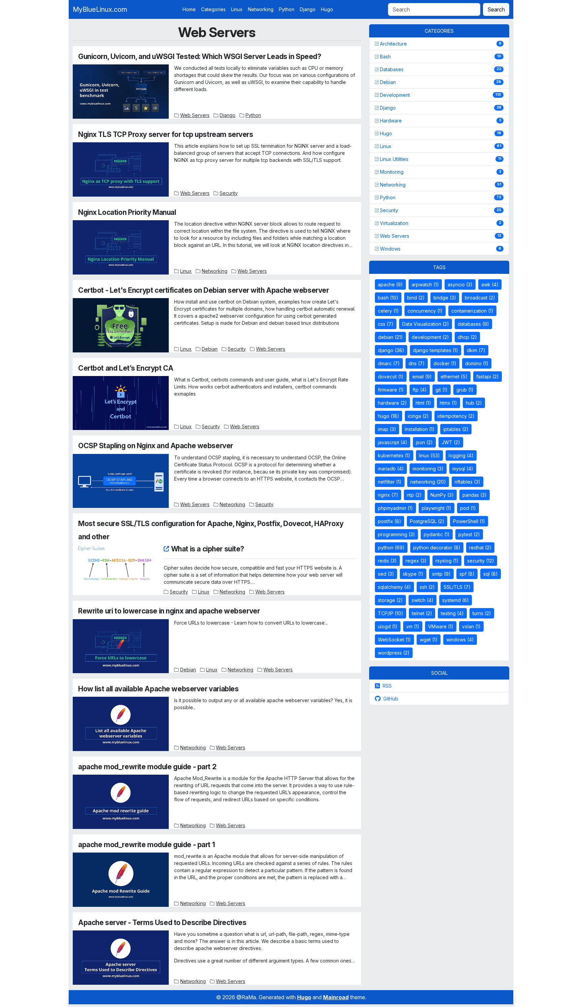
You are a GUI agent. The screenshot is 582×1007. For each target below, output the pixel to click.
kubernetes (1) (394, 455)
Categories (213, 9)
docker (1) (444, 363)
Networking (260, 9)
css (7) (385, 324)
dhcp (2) (467, 337)
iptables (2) (455, 429)
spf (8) (467, 574)
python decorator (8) (436, 547)
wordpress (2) (394, 653)
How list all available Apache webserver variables (158, 689)
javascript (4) (392, 442)
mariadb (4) (391, 468)
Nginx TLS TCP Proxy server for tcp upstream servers (165, 134)
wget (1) (429, 639)
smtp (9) (441, 574)
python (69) (391, 547)
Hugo (327, 9)
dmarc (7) (389, 363)
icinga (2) (418, 416)
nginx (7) (388, 495)
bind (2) (416, 297)
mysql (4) (462, 468)
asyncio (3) (460, 284)
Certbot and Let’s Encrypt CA (125, 368)
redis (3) (387, 561)
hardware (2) (392, 403)
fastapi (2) (487, 376)
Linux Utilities (394, 159)
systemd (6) (455, 600)
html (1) (423, 403)
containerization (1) (472, 311)
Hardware (391, 120)
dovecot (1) (390, 376)
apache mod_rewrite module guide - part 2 (147, 767)
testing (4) (452, 613)
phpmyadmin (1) (395, 508)
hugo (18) (388, 416)
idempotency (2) (456, 416)
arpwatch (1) (425, 284)
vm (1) (412, 626)
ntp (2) (414, 495)
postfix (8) (389, 521)
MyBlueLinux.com (100, 9)
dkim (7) (476, 350)
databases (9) (473, 324)
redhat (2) (480, 547)
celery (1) (388, 311)
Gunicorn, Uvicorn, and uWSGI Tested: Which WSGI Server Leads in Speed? (199, 56)
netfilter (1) (389, 482)
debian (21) (390, 337)
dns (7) (417, 363)
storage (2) (390, 600)
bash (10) (388, 297)
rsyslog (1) (446, 561)
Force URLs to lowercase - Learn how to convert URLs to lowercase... (251, 623)
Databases (391, 69)
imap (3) (387, 429)
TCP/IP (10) (390, 613)
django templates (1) (435, 350)
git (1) (441, 390)
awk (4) (489, 284)
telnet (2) (422, 613)
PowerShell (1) (469, 521)
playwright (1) (436, 508)
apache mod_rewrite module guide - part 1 (146, 844)
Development (395, 95)
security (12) (480, 561)
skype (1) (413, 574)
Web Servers (194, 115)
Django (308, 9)
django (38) (391, 350)
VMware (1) (440, 626)
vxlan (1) (471, 626)
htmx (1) (448, 403)
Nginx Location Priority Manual (127, 212)
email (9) (422, 376)
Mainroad (336, 997)
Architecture (393, 44)
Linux (237, 9)
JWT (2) (451, 442)
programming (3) (396, 534)
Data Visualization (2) (425, 324)
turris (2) (482, 613)
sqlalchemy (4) (394, 587)
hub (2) (474, 403)
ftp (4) (420, 390)
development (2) (430, 337)
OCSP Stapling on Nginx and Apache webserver (155, 445)
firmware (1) (391, 390)
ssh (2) (427, 587)
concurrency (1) (425, 311)
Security (229, 193)
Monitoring (391, 172)
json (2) (424, 442)
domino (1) (476, 363)
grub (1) (465, 390)
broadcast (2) (480, 297)
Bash (385, 56)
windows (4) (460, 639)
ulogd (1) (387, 626)
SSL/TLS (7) (457, 587)
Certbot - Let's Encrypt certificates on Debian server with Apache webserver (203, 290)
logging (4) (461, 455)
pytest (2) (469, 534)
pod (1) (468, 508)
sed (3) (386, 574)
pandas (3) (474, 495)
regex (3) (416, 561)
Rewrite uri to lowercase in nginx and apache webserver (169, 611)
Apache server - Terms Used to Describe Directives (162, 922)
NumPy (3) (442, 495)
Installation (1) (419, 429)
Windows (390, 249)
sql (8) (490, 574)
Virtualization (394, 223)
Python (286, 9)
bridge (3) (444, 297)
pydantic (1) (437, 534)
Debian (210, 349)
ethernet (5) (454, 376)
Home (189, 9)
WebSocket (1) (394, 639)
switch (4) (422, 600)
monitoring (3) (428, 468)
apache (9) (390, 284)
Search (496, 9)
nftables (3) (467, 482)
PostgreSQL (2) (427, 521)
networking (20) (428, 482)
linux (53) (429, 455)
